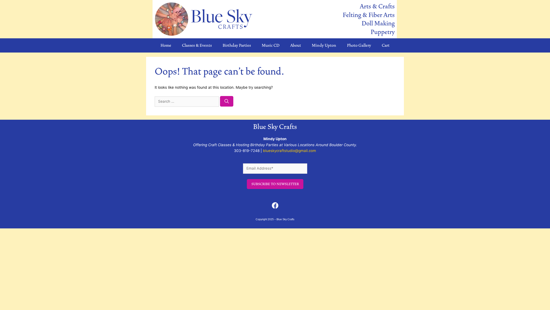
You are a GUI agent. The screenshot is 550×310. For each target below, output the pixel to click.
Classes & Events (197, 45)
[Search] (226, 101)
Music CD (271, 45)
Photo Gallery (359, 45)
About (295, 45)
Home (165, 45)
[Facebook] (275, 205)
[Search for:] (187, 101)
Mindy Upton (324, 45)
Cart (386, 45)
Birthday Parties (237, 45)
